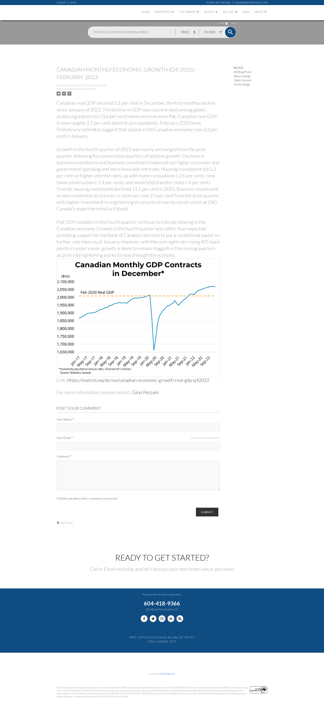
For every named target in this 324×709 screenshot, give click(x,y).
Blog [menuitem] (246, 11)
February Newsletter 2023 (81, 89)
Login (72, 2)
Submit (207, 512)
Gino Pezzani (145, 392)
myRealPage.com (167, 673)
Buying (209, 11)
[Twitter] (153, 618)
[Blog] (180, 618)
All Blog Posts (242, 72)
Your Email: (64, 438)
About (258, 11)
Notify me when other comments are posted (88, 498)
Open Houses (242, 80)
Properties (162, 11)
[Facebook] (144, 618)
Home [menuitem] (145, 11)
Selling (228, 11)
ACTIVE (221, 23)
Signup (61, 2)
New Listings (242, 76)
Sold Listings (242, 84)
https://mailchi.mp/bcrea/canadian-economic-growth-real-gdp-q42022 (138, 380)
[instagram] (162, 618)
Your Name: (64, 419)
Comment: (64, 456)
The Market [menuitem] (187, 11)
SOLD (234, 23)
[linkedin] (171, 618)
